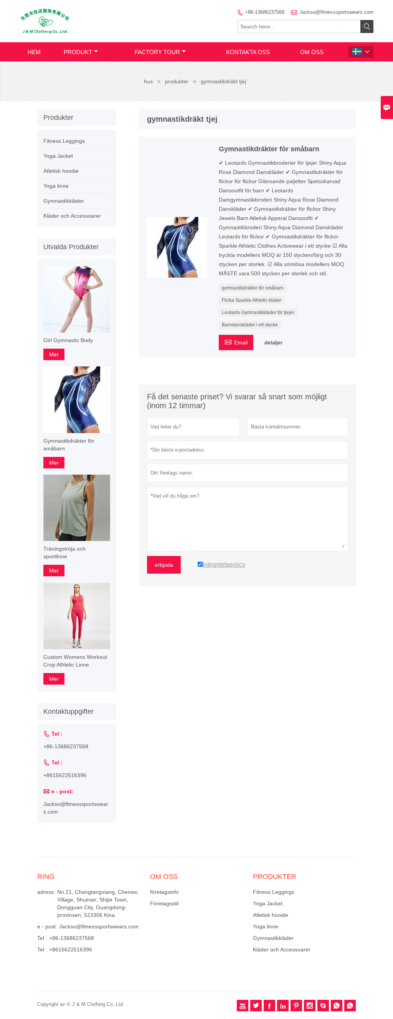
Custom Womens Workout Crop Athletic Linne (75, 661)
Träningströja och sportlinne (64, 552)
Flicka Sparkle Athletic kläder (252, 300)
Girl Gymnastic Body (68, 340)
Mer (54, 354)
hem (34, 52)
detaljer (273, 342)
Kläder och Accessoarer (72, 216)
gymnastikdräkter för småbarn (253, 288)
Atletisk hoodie (61, 171)
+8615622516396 (64, 775)
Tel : (42, 938)
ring (45, 876)
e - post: (47, 926)
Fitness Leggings (64, 141)
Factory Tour (157, 52)
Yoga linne (56, 186)
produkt (78, 52)
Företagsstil (164, 903)
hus (148, 81)
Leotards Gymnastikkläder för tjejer (258, 312)
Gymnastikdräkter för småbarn (68, 445)
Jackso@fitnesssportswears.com (336, 12)
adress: (46, 892)
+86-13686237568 (264, 12)
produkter (176, 81)
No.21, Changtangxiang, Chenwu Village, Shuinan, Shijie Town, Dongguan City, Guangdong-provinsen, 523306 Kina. (97, 903)
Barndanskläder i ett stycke (250, 325)
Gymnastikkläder (63, 201)
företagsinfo (164, 892)
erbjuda (164, 565)
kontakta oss (248, 52)
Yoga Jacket (58, 156)
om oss (312, 52)
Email (236, 341)
